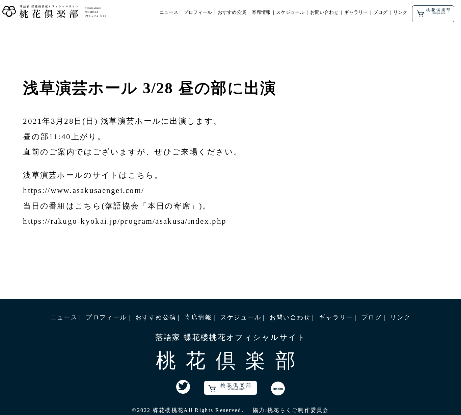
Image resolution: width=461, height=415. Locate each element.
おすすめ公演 (232, 12)
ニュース (168, 12)
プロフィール (198, 12)
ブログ (380, 12)
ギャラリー (356, 12)
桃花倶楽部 (439, 11)
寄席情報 (261, 12)
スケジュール (290, 12)
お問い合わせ (324, 12)
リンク (400, 12)
